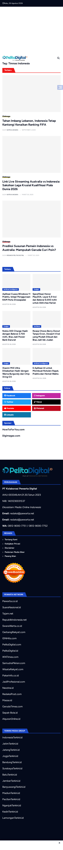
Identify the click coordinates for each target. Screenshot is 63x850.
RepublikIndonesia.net (14, 619)
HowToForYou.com (13, 429)
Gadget (36, 289)
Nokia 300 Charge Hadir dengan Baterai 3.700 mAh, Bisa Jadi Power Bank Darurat (15, 335)
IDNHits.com (9, 638)
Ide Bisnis (37, 326)
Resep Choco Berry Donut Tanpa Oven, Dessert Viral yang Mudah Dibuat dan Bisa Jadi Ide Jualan (46, 335)
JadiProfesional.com (13, 681)
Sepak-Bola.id (10, 712)
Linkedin (10, 415)
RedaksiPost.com (12, 694)
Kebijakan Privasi (12, 544)
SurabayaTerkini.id (12, 768)
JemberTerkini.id (11, 780)
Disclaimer (9, 548)
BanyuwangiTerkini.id (13, 786)
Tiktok (39, 402)
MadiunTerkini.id (11, 793)
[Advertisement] (32, 30)
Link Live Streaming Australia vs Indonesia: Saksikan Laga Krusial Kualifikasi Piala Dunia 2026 (31, 185)
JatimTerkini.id (10, 743)
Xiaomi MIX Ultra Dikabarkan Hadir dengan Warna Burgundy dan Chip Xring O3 (16, 372)
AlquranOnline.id (11, 718)
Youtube (10, 408)
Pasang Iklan (10, 556)
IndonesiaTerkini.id (12, 737)
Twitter (9, 402)
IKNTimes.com (10, 656)
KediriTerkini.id (10, 811)
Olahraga (6, 116)
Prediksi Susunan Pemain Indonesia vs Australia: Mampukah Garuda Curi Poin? (29, 248)
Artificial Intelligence (11, 289)
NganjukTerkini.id (11, 805)
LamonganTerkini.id (13, 817)
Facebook (10, 395)
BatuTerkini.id (9, 774)
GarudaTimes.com (12, 706)
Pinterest (40, 408)
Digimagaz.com (11, 435)
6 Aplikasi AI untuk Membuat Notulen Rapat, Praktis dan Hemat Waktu (46, 371)
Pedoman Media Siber (15, 552)
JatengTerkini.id (11, 749)
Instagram (40, 395)
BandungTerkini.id (12, 762)
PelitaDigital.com (11, 644)
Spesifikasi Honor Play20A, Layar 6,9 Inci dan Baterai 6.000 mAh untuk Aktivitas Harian (45, 298)
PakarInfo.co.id (10, 675)
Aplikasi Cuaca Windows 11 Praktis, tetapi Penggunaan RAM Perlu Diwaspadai (16, 297)
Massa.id (7, 700)
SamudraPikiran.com (13, 663)
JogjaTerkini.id (10, 756)
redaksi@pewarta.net (22, 513)
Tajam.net (7, 613)
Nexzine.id (8, 687)
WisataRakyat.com (12, 669)
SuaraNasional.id (11, 607)
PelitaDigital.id (10, 650)
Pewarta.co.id (10, 601)
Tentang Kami (11, 539)
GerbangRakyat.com (13, 632)
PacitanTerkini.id (11, 799)
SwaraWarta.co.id (12, 625)
